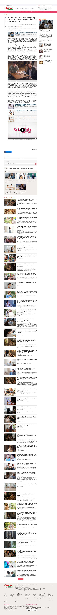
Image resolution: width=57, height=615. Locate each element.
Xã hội (7, 11)
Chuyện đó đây (51, 600)
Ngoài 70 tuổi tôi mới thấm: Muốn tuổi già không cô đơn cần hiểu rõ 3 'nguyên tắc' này (26, 274)
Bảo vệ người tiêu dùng (42, 596)
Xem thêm (20, 578)
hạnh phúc (10, 168)
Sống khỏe (14, 11)
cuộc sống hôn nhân (24, 168)
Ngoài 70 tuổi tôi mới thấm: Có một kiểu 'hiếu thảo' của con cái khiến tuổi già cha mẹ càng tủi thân (27, 301)
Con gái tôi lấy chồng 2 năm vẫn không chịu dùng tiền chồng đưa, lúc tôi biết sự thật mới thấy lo (27, 417)
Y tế (17, 596)
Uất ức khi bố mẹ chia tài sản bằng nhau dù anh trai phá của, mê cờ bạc (26, 542)
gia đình (17, 8)
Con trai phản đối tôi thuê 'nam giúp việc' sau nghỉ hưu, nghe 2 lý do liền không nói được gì (27, 292)
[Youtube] (39, 7)
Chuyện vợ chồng (12, 594)
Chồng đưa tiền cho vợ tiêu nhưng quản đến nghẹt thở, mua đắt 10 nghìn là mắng (26, 464)
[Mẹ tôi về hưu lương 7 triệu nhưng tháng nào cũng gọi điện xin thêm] (10, 401)
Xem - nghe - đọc (27, 596)
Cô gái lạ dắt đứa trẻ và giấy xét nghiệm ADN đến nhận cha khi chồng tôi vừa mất (26, 562)
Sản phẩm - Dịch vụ (27, 11)
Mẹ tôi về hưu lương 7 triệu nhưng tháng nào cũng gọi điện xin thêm (27, 398)
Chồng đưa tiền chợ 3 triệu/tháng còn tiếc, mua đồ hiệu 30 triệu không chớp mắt (26, 369)
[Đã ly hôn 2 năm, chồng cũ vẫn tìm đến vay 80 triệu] (10, 362)
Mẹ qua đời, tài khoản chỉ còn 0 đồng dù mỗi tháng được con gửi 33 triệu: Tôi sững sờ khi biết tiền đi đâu (26, 237)
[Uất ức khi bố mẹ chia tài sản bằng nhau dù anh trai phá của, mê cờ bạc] (10, 544)
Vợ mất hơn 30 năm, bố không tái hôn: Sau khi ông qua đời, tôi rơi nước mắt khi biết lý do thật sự (27, 494)
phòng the (27, 8)
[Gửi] (35, 164)
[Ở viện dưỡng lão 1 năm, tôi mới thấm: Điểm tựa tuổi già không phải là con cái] (10, 313)
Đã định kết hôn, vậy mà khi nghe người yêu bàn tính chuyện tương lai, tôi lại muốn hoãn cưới (27, 455)
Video (34, 595)
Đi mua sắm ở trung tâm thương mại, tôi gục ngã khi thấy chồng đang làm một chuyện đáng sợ (20, 192)
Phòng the (38, 11)
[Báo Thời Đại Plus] (49, 9)
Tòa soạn (29, 610)
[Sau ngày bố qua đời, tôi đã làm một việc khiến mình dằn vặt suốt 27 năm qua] (10, 267)
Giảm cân (16, 601)
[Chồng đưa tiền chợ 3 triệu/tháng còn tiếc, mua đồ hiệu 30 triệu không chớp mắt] (10, 371)
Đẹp (35, 11)
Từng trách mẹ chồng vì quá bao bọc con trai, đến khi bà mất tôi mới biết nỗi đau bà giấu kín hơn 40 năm (27, 513)
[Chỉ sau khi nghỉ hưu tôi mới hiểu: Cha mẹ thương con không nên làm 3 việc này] (10, 249)
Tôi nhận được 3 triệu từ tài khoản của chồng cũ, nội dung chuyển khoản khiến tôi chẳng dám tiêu (27, 331)
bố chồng (14, 168)
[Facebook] (38, 7)
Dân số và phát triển (44, 11)
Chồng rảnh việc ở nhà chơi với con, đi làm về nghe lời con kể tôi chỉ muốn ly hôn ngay (20, 181)
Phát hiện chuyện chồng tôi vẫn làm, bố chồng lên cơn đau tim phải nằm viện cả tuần (27, 484)
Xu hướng (40, 594)
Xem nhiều (43, 19)
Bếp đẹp (49, 596)
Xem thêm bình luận (21, 158)
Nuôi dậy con (11, 595)
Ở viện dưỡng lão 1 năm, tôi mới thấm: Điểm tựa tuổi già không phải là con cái (26, 310)
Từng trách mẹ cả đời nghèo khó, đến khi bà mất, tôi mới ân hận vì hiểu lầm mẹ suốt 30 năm (26, 435)
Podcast (34, 596)
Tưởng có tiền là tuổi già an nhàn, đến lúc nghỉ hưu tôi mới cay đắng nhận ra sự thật (27, 504)
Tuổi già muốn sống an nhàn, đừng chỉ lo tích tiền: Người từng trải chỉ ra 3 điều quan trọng (27, 523)
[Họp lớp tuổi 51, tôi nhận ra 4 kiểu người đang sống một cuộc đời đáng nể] (10, 392)
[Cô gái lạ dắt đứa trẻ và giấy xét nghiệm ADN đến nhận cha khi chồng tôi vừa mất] (10, 564)
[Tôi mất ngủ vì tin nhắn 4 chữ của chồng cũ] (10, 285)
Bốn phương (50, 11)
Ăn (31, 11)
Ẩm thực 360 (50, 594)
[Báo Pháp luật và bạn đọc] (45, 9)
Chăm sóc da (17, 600)
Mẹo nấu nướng (50, 595)
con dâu (18, 168)
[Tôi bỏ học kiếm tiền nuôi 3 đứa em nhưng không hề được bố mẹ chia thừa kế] (10, 410)
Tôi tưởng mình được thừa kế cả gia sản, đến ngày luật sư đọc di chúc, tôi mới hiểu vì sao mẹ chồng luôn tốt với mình (27, 351)
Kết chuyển (38, 600)
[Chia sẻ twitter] (5, 20)
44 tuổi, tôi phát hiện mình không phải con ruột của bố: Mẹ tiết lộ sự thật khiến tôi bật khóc (26, 473)
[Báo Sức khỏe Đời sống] (41, 9)
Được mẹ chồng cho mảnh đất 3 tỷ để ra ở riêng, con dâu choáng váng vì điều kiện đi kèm (9, 181)
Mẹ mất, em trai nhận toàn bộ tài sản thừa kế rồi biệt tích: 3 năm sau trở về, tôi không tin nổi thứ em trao (27, 227)
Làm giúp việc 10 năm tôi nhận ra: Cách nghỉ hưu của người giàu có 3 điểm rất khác (26, 571)
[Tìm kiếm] (51, 5)
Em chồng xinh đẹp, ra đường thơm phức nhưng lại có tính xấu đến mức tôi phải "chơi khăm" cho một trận (26, 533)
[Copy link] (5, 22)
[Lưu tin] (5, 24)
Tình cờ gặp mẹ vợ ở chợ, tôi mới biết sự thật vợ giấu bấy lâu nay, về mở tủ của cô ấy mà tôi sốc (27, 256)
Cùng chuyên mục (10, 198)
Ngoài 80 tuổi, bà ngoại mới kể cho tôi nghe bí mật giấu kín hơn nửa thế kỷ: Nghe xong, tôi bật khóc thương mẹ (27, 378)
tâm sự (29, 168)
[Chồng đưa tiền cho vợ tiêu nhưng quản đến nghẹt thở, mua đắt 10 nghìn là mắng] (10, 466)
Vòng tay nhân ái (39, 598)
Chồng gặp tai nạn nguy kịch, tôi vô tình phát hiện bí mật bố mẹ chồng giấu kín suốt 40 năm (27, 319)
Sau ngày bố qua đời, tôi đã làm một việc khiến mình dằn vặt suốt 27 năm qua (26, 264)
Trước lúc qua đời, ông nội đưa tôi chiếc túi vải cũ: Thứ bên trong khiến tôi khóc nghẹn (27, 200)
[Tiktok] (41, 7)
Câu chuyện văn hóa (27, 594)
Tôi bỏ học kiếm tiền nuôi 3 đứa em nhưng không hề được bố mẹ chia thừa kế (26, 407)
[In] (5, 26)
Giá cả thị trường (41, 595)
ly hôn (32, 168)
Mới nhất (39, 5)
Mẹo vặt (5, 601)
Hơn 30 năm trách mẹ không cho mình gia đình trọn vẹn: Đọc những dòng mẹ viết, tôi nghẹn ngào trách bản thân (26, 340)
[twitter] (11, 152)
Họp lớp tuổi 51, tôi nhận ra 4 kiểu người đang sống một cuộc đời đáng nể (27, 389)
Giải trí (18, 11)
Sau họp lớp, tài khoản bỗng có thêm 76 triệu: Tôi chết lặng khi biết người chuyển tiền (27, 209)
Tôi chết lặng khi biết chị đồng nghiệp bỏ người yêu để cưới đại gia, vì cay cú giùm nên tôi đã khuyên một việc (27, 446)
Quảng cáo (34, 610)
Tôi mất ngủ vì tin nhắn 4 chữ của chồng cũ (26, 282)
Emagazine (34, 594)
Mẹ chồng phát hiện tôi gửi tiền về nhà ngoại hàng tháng (27, 425)
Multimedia (22, 11)
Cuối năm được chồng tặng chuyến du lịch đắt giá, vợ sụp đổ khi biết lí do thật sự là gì (31, 181)
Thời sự (5, 594)
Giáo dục (5, 596)
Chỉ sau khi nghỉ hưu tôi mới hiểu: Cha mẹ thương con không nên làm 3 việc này (26, 246)
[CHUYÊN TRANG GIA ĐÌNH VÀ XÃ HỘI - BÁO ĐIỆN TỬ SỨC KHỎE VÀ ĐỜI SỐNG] (8, 8)
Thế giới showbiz (27, 595)
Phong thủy (5, 600)
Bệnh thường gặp (19, 594)
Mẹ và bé (32, 8)
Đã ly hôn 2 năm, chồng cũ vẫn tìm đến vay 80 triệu (27, 360)
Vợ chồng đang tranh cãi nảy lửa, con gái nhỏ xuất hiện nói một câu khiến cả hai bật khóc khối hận (10, 192)
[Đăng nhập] (52, 7)
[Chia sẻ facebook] (5, 18)
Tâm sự (7, 14)
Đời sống (5, 595)
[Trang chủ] (5, 12)
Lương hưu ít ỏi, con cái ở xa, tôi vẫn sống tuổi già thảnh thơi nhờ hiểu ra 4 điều (27, 218)
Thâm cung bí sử (12, 596)
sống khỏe (22, 8)
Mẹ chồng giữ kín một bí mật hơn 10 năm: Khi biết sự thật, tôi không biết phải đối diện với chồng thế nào (27, 551)
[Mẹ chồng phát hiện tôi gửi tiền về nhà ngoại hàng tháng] (10, 428)
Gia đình (10, 11)
